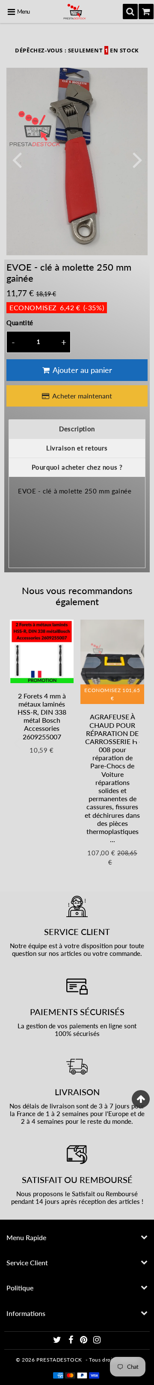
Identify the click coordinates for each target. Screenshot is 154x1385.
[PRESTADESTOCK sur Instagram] (97, 1341)
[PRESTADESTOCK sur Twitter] (58, 1341)
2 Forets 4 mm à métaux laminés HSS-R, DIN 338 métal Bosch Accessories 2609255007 (42, 716)
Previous (16, 159)
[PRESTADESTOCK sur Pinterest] (84, 1341)
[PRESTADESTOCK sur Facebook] (71, 1341)
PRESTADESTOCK (59, 1359)
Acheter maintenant (82, 396)
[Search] (130, 11)
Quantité (19, 322)
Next (137, 159)
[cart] (146, 11)
